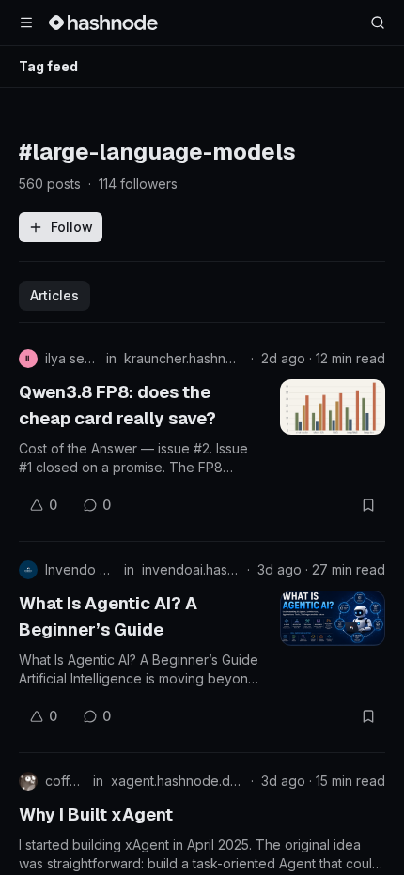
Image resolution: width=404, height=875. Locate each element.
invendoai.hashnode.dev (191, 569)
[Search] (378, 23)
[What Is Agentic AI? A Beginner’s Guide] (332, 618)
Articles (54, 295)
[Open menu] (26, 23)
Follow (72, 227)
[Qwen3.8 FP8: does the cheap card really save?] (332, 407)
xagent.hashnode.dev (177, 781)
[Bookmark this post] (368, 505)
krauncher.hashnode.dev (183, 358)
